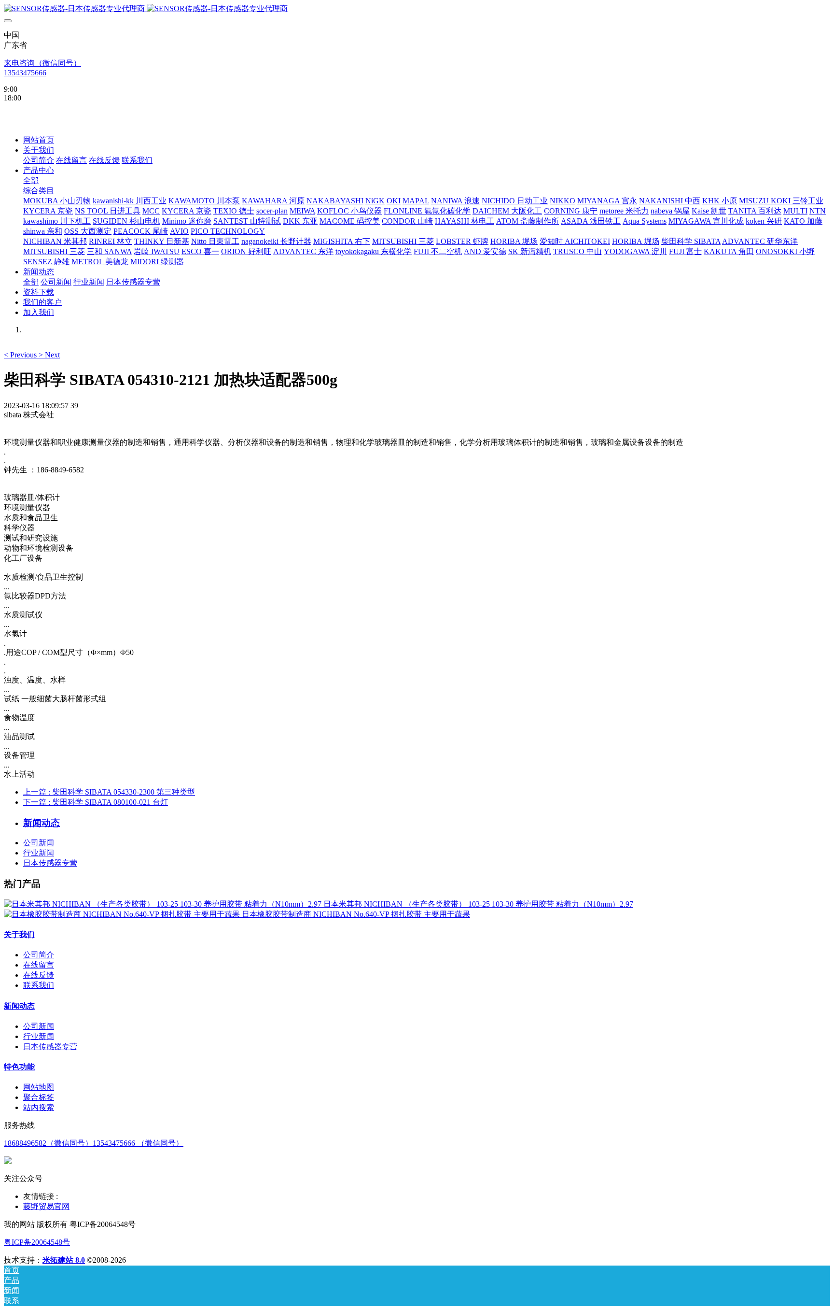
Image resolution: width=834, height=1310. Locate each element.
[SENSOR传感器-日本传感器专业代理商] (417, 9)
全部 (31, 180)
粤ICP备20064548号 (37, 1242)
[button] (21, 355)
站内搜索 (38, 1107)
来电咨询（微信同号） (42, 63)
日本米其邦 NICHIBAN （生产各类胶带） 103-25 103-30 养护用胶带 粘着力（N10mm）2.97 (478, 904)
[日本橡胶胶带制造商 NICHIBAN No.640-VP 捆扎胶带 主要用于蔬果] (123, 914)
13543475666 (25, 73)
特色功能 (19, 1067)
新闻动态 (19, 1006)
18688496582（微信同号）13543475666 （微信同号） (93, 1143)
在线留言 (38, 965)
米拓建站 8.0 (63, 1260)
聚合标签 (38, 1097)
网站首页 (38, 140)
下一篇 (95, 802)
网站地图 (38, 1087)
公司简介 (38, 955)
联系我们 (38, 985)
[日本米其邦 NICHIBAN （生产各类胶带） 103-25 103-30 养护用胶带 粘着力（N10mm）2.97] (163, 904)
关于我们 (19, 934)
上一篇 (109, 792)
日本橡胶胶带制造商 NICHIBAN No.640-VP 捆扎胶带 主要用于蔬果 (356, 914)
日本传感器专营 (50, 863)
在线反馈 (38, 975)
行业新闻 (38, 853)
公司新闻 (38, 843)
